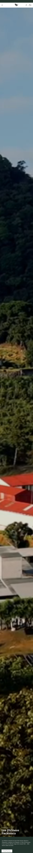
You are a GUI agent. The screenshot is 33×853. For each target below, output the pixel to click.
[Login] (26, 5)
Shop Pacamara (7, 851)
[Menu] (3, 5)
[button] (29, 5)
